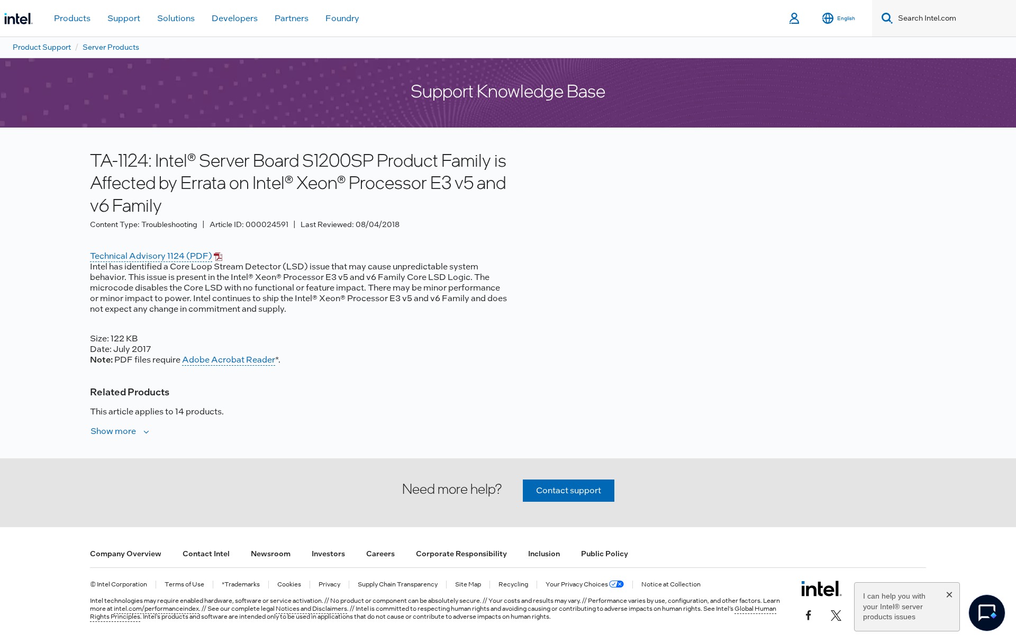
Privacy (329, 585)
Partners (292, 18)
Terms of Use (184, 585)
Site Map (468, 585)
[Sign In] (795, 18)
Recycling (513, 585)
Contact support (568, 490)
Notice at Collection (671, 585)
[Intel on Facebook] (808, 614)
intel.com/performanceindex (156, 608)
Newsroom (271, 553)
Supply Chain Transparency (398, 585)
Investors (328, 553)
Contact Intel (206, 553)
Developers (235, 18)
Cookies (289, 585)
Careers (380, 553)
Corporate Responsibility (461, 553)
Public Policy (604, 553)
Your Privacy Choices (577, 585)
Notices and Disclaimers (311, 608)
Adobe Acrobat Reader (228, 359)
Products (72, 18)
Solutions (176, 18)
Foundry (342, 18)
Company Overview (125, 553)
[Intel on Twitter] (836, 614)
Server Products (111, 47)
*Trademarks (241, 585)
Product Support (42, 47)
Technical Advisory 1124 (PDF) (151, 255)
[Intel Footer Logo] (821, 588)
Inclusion (544, 553)
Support (123, 18)
